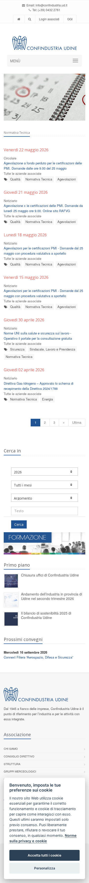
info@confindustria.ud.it (51, 5)
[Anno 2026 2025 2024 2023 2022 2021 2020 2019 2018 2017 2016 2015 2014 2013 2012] (44, 471)
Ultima (76, 422)
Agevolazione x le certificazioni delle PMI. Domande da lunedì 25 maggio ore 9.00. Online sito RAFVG (43, 208)
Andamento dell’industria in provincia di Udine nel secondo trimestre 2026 (51, 596)
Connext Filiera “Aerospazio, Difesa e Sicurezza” (38, 657)
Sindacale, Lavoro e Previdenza (52, 349)
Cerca (18, 524)
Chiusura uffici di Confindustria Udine (50, 575)
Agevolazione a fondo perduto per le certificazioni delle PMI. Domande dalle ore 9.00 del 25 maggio (43, 166)
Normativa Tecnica (38, 179)
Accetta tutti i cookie (44, 855)
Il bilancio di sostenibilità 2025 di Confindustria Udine (46, 615)
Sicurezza (17, 349)
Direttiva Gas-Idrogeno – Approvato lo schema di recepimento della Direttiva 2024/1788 (38, 386)
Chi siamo (11, 749)
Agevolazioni (66, 179)
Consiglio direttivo (19, 756)
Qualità (15, 179)
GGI (69, 19)
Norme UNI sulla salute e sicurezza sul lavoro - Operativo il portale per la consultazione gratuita (38, 336)
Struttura (12, 764)
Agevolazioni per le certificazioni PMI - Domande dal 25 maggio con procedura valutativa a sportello (43, 251)
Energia (47, 399)
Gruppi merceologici (20, 771)
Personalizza (44, 868)
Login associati (49, 19)
